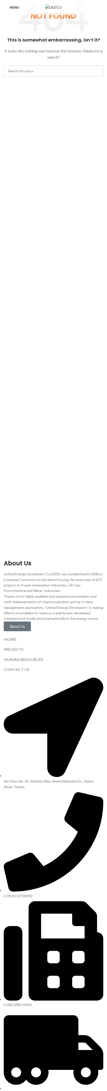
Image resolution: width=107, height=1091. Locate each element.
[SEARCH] (97, 71)
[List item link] (53, 639)
